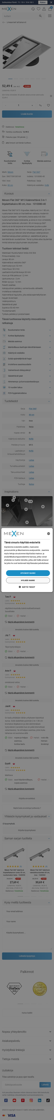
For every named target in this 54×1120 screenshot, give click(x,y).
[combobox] (48, 533)
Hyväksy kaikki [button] (28, 573)
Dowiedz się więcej (12, 566)
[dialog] (27, 560)
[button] (27, 586)
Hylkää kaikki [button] (28, 580)
